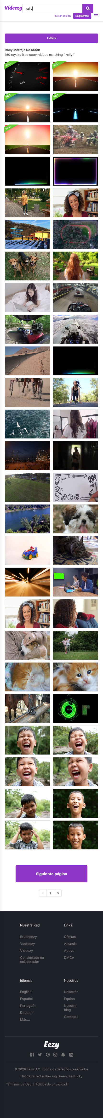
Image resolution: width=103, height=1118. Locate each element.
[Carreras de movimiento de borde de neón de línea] (27, 171)
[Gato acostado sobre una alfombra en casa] (75, 550)
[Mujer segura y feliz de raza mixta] (75, 202)
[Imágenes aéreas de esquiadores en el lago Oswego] (27, 518)
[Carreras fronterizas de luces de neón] (75, 360)
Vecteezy (27, 944)
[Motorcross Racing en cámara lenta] (75, 139)
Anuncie (70, 944)
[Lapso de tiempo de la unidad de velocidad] (27, 582)
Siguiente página (51, 873)
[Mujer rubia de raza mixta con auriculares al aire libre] (27, 202)
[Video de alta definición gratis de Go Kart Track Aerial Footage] (27, 487)
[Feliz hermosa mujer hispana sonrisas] (27, 613)
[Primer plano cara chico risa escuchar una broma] (27, 803)
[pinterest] (48, 1054)
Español (26, 999)
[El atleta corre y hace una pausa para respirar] (75, 455)
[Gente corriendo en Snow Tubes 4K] (27, 234)
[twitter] (40, 1054)
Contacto (71, 1017)
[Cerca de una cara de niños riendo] (27, 740)
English (25, 992)
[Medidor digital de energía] (75, 708)
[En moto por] (27, 360)
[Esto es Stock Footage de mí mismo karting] (75, 297)
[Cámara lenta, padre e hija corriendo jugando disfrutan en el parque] (75, 645)
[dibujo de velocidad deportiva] (75, 487)
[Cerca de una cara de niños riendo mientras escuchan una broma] (27, 835)
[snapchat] (63, 1054)
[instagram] (55, 1054)
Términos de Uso (18, 1084)
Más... (25, 1019)
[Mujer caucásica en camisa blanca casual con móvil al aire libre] (75, 266)
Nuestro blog (70, 1008)
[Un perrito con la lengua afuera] (75, 518)
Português (28, 1006)
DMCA (69, 957)
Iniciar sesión (62, 15)
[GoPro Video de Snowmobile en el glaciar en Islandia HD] (75, 329)
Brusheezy (28, 937)
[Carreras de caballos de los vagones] (27, 392)
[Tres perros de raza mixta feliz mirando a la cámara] (27, 266)
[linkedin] (71, 1054)
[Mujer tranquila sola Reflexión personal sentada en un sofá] (75, 613)
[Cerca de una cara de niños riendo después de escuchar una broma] (75, 740)
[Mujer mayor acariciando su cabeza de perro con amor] (27, 645)
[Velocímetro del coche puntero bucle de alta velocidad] (27, 76)
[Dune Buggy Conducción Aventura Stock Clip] (27, 329)
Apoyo (69, 950)
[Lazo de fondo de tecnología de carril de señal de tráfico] (75, 108)
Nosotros (71, 992)
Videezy (26, 950)
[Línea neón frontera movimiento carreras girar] (75, 171)
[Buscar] (87, 8)
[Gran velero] (27, 455)
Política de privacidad (51, 1084)
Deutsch (26, 1012)
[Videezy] (13, 8)
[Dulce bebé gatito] (75, 677)
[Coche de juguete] (27, 550)
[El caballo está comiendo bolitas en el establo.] (27, 708)
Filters (51, 38)
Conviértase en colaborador (32, 959)
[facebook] (32, 1054)
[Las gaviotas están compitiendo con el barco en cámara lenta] (27, 424)
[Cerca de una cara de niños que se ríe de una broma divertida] (75, 803)
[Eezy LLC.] (51, 1045)
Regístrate (82, 15)
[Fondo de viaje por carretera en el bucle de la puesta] (75, 76)
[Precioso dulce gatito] (27, 677)
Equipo (69, 999)
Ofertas (70, 937)
